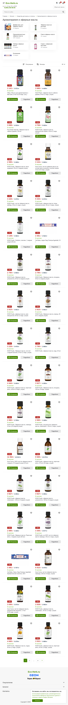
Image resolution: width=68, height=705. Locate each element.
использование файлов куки (40, 693)
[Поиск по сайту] (63, 12)
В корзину (14, 99)
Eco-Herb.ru (12, 3)
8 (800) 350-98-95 (9, 7)
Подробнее (26, 99)
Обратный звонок (59, 7)
